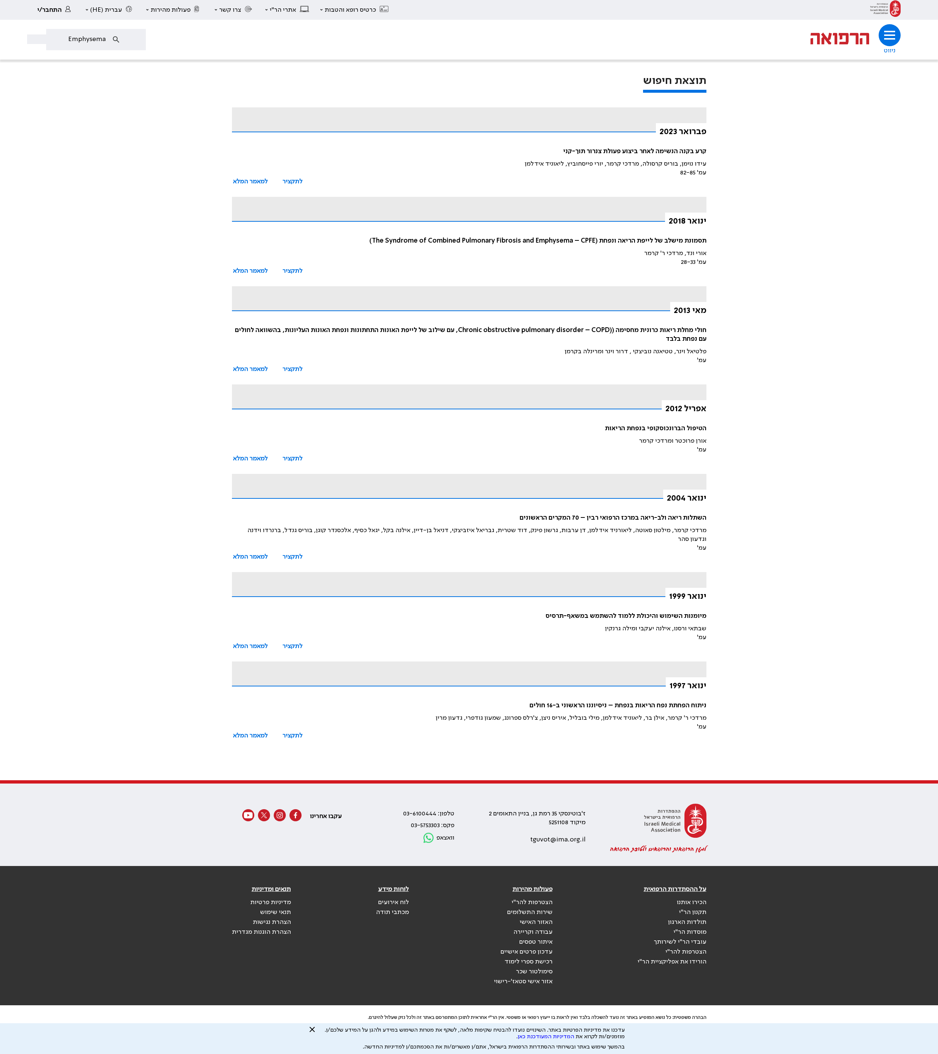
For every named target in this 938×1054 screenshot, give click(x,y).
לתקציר (292, 181)
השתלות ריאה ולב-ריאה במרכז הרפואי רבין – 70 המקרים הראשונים (613, 518)
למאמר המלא (250, 181)
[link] (885, 9)
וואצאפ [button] (445, 837)
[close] (312, 1032)
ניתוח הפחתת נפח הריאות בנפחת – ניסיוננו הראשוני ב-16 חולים (617, 705)
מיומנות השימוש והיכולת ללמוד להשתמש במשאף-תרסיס (626, 616)
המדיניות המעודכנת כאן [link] (546, 1037)
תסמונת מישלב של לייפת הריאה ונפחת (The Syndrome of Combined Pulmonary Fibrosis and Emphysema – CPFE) (537, 240)
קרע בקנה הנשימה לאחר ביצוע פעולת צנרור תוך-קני (634, 151)
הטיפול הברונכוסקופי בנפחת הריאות (655, 428)
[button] (354, 10)
